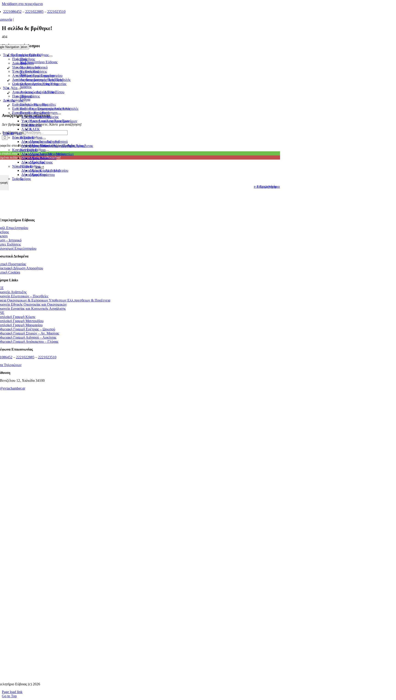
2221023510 (56, 12)
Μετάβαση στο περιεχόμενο (22, 4)
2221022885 (34, 12)
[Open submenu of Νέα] (11, 89)
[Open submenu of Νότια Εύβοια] (34, 167)
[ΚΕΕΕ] (137, 420)
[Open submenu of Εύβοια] (15, 134)
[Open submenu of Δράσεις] (17, 101)
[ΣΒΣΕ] (137, 591)
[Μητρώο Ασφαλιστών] (137, 676)
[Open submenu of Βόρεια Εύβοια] (36, 138)
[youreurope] (137, 619)
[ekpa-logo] (137, 648)
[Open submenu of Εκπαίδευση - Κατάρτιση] (51, 114)
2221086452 (12, 12)
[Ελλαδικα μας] (136, 449)
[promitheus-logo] (137, 477)
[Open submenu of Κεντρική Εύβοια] (39, 151)
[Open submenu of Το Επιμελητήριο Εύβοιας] (42, 56)
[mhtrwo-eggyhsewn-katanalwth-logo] (137, 534)
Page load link (12, 692)
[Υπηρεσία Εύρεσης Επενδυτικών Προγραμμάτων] (137, 506)
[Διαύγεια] (137, 562)
